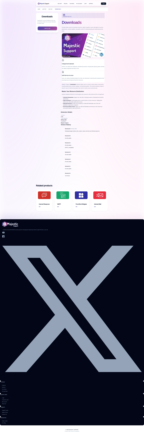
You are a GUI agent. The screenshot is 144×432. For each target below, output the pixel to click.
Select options (42, 209)
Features (72, 3)
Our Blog (4, 422)
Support (91, 3)
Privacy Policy (68, 431)
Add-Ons (60, 3)
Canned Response (44, 204)
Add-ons (3, 387)
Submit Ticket (5, 412)
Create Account (5, 399)
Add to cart (47, 28)
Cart (85, 3)
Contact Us (4, 414)
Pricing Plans (5, 391)
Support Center (5, 410)
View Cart (4, 403)
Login (104, 3)
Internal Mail (97, 204)
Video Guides (5, 421)
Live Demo (4, 389)
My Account (79, 3)
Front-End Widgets (81, 204)
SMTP (59, 204)
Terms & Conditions (75, 431)
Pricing (65, 3)
